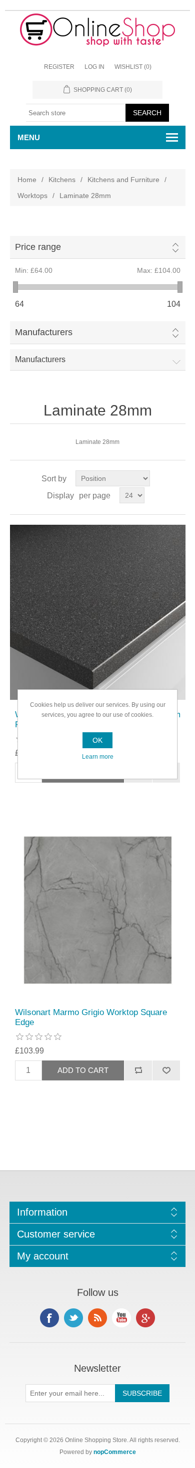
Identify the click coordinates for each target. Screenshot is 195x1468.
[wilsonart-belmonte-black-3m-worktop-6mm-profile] (98, 612)
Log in (94, 66)
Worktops (33, 196)
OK (97, 740)
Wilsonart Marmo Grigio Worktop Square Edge (91, 1017)
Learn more (98, 756)
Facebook (49, 1317)
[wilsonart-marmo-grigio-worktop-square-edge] (98, 910)
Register (59, 66)
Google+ (145, 1317)
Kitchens (62, 180)
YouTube (121, 1317)
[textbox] (76, 113)
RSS (97, 1317)
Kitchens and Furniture (124, 180)
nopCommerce (115, 1452)
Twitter (73, 1317)
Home (27, 180)
